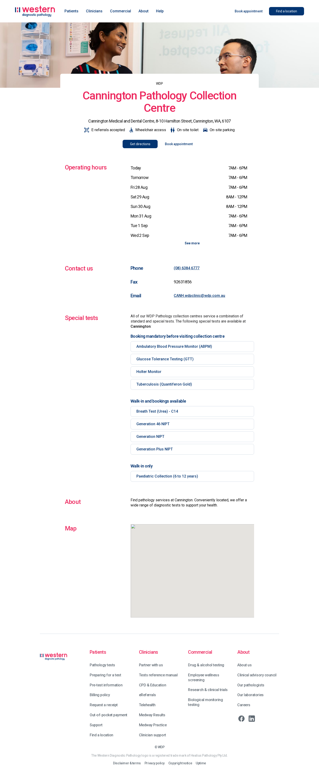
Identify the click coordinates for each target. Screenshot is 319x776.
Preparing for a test (105, 675)
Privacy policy (155, 763)
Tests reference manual (158, 675)
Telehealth (147, 705)
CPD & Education (152, 685)
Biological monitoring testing (205, 702)
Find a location (101, 735)
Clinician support (152, 735)
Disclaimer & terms (127, 763)
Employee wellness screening (203, 677)
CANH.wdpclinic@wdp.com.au (199, 295)
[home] (35, 11)
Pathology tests (102, 665)
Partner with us (151, 665)
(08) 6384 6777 (186, 268)
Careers (243, 705)
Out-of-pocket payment (108, 715)
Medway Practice (153, 725)
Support (96, 725)
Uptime (201, 763)
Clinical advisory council (256, 675)
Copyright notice (180, 763)
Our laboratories (250, 695)
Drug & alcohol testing (206, 665)
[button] (71, 11)
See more (192, 243)
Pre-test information (106, 685)
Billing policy (100, 695)
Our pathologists (250, 685)
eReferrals (147, 695)
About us (244, 665)
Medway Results (152, 715)
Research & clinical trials (208, 690)
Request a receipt (104, 705)
